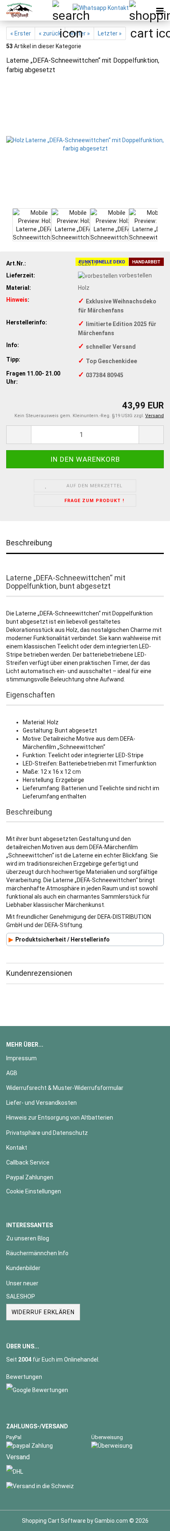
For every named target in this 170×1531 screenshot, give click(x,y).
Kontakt (16, 1147)
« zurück (50, 33)
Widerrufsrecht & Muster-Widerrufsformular (64, 1088)
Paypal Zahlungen (29, 1177)
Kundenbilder (23, 1268)
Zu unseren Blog (27, 1238)
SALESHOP (20, 1296)
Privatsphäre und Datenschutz (47, 1132)
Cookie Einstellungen (33, 1191)
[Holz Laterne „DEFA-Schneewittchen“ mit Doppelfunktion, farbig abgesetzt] (85, 143)
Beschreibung (29, 542)
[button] (18, 434)
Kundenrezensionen (39, 973)
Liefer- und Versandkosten (41, 1102)
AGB (11, 1073)
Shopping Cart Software (54, 1520)
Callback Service (28, 1162)
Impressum (21, 1058)
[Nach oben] (147, 1519)
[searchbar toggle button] (62, 10)
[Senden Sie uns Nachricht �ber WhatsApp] (101, 7)
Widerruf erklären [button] (43, 1312)
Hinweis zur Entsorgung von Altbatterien (59, 1117)
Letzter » (110, 33)
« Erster (20, 33)
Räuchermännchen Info (37, 1253)
